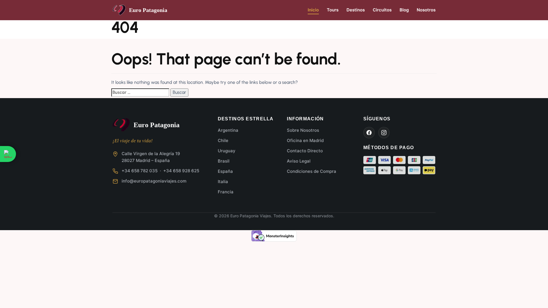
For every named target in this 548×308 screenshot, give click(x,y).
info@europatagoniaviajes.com (154, 181)
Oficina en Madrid (305, 140)
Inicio (313, 10)
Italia (223, 181)
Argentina (228, 130)
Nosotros (426, 10)
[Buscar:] (140, 92)
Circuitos (382, 10)
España (225, 171)
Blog (404, 10)
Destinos (355, 10)
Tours (333, 10)
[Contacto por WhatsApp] (8, 154)
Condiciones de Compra (311, 171)
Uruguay (226, 150)
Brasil (223, 161)
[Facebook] (369, 132)
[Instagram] (384, 132)
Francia (225, 191)
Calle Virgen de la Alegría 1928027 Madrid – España (151, 157)
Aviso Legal (299, 161)
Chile (223, 140)
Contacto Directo (305, 150)
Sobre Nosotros (303, 130)
